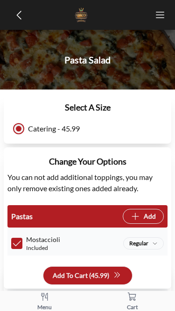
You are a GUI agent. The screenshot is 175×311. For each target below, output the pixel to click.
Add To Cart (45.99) (81, 275)
